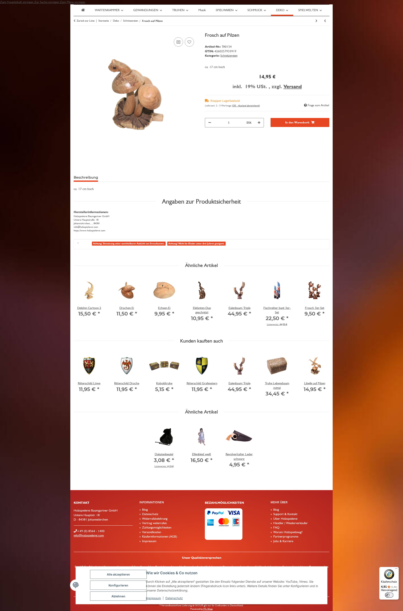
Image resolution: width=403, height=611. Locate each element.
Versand (293, 86)
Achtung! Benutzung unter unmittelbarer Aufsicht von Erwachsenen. (128, 243)
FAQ (275, 527)
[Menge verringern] (209, 122)
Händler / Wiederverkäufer (290, 523)
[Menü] (396, 569)
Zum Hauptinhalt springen (17, 2)
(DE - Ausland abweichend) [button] (246, 105)
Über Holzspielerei (284, 519)
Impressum (153, 598)
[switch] (389, 595)
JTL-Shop (208, 608)
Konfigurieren (118, 585)
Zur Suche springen (47, 2)
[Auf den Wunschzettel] (189, 42)
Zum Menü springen (72, 2)
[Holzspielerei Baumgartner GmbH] (83, 10)
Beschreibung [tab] (86, 177)
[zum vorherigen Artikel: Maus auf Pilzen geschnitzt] (325, 20)
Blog (144, 510)
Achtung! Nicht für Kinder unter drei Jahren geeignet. (196, 243)
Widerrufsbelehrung (154, 519)
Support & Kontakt (284, 514)
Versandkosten (151, 532)
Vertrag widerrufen (154, 523)
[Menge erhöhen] (259, 122)
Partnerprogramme (285, 536)
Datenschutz (174, 598)
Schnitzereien (228, 56)
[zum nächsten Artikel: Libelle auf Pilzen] (316, 20)
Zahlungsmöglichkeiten (156, 527)
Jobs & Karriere (282, 541)
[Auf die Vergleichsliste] (178, 42)
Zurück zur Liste (85, 20)
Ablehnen (118, 596)
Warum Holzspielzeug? (287, 532)
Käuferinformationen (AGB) (159, 536)
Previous (80, 303)
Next (322, 303)
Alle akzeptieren (118, 574)
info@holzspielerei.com (89, 535)
